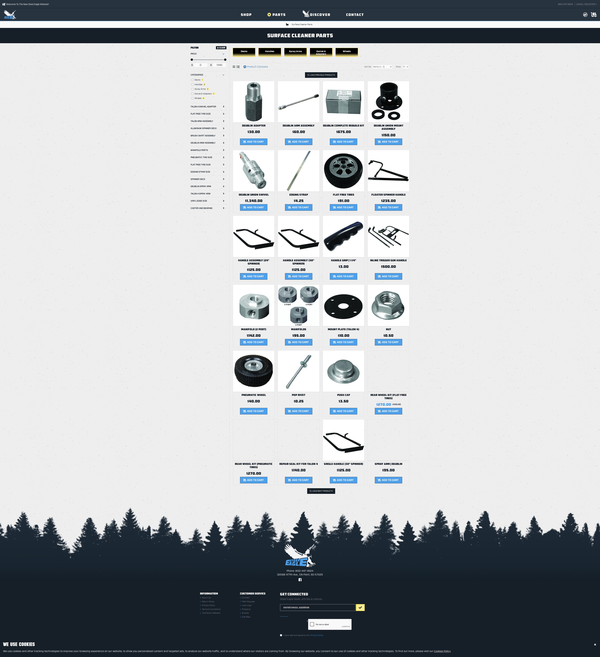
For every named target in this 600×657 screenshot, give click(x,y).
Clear (222, 47)
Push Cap (343, 395)
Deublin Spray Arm (201, 186)
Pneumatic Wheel (254, 395)
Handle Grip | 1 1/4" (343, 260)
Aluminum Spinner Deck (204, 128)
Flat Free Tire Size (201, 113)
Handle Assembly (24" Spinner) (253, 262)
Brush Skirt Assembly (203, 135)
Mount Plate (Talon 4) (343, 329)
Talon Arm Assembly (202, 121)
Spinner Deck (198, 179)
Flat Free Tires (343, 194)
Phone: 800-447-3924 (300, 570)
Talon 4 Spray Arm (200, 193)
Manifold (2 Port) (253, 329)
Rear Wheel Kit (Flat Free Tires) (388, 397)
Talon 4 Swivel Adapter (203, 106)
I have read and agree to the (303, 635)
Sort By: (367, 67)
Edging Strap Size (200, 171)
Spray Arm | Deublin (388, 464)
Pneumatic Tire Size (201, 157)
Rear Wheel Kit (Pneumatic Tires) (253, 465)
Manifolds (298, 329)
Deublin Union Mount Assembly (388, 127)
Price (194, 53)
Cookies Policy (442, 651)
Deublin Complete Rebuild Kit (343, 125)
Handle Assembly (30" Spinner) (298, 262)
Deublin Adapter (253, 125)
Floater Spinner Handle (388, 194)
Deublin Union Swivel (254, 194)
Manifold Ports (199, 150)
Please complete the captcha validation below (291, 623)
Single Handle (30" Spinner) (343, 464)
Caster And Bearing (201, 208)
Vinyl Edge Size (199, 201)
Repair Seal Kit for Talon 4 (298, 464)
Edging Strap (298, 194)
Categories (197, 74)
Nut (388, 329)
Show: (398, 67)
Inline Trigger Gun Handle (388, 260)
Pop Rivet (298, 395)
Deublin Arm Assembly (203, 142)
